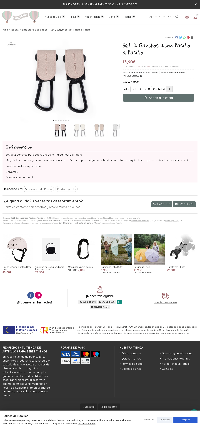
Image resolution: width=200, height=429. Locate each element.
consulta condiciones (165, 302)
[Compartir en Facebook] (176, 37)
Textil (73, 16)
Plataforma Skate (176, 267)
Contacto (167, 368)
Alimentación (92, 16)
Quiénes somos (131, 358)
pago (148, 66)
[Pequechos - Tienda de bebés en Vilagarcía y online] (20, 17)
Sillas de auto (109, 406)
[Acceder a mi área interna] (186, 16)
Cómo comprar (131, 353)
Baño (112, 16)
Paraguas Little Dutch (112, 267)
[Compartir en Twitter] (180, 37)
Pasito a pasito (171, 220)
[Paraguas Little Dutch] (116, 249)
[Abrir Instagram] (38, 295)
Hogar (127, 16)
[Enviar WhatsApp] (119, 302)
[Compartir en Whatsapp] (184, 37)
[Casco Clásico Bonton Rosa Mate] (17, 249)
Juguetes (89, 406)
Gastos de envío (132, 368)
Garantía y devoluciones (177, 353)
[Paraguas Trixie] (149, 249)
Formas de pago (132, 363)
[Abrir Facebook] (31, 295)
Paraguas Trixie (142, 267)
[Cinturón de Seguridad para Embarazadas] (50, 249)
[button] (53, 120)
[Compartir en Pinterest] (188, 37)
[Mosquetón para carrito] (83, 249)
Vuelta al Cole (53, 16)
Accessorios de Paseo (140, 220)
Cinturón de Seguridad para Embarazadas (49, 268)
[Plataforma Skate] (182, 249)
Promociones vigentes (176, 358)
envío (140, 66)
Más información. (86, 423)
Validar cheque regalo (176, 363)
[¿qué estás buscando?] (164, 16)
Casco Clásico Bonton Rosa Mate (17, 268)
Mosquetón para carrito (80, 267)
